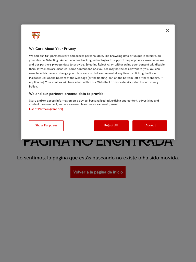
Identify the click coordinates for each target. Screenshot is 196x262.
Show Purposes (46, 125)
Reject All (111, 125)
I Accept (150, 125)
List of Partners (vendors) (46, 109)
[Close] (167, 30)
